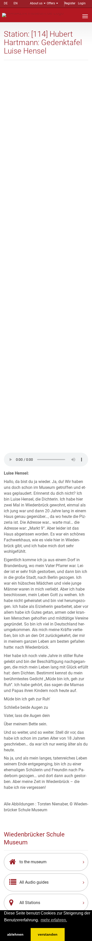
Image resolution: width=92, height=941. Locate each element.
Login (82, 3)
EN (16, 3)
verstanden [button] (47, 934)
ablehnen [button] (15, 934)
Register (69, 3)
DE (6, 3)
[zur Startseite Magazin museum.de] (33, 14)
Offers (51, 3)
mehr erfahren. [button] (54, 920)
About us (36, 3)
